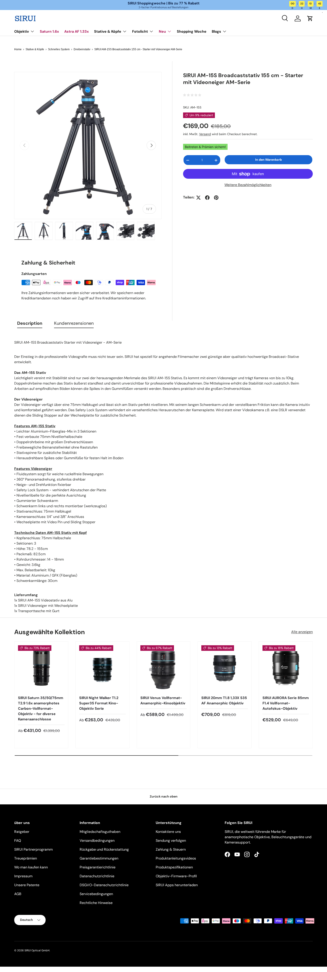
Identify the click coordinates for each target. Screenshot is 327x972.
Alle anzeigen (302, 631)
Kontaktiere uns (168, 831)
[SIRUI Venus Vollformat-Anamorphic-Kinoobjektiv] (163, 668)
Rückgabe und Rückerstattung (104, 849)
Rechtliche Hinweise (96, 902)
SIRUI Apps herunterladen (177, 885)
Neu (162, 31)
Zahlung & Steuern (171, 849)
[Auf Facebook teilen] (207, 197)
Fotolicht (140, 31)
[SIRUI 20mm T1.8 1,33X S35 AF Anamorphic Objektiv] (224, 668)
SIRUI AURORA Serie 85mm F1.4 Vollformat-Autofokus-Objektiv (285, 703)
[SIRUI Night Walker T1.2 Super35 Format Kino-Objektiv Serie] (102, 668)
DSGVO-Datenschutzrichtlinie (104, 885)
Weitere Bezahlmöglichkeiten (247, 185)
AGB (17, 894)
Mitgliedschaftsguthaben (100, 831)
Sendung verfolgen (171, 840)
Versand (205, 134)
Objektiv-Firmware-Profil (176, 876)
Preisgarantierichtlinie (97, 867)
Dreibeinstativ (82, 49)
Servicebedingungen (96, 894)
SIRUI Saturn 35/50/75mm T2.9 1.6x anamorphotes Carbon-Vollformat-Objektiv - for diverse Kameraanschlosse (40, 708)
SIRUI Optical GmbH (36, 950)
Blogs (216, 31)
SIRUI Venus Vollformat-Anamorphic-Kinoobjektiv (162, 700)
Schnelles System (59, 49)
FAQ (17, 840)
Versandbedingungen (97, 840)
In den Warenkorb (268, 160)
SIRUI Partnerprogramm (33, 849)
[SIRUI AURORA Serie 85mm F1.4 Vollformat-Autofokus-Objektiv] (285, 668)
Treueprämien (25, 858)
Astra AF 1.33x (76, 31)
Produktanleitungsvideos (176, 858)
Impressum (23, 876)
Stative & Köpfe (107, 31)
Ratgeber (21, 831)
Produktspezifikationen (174, 867)
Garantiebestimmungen (99, 858)
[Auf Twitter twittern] (198, 197)
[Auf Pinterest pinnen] (216, 197)
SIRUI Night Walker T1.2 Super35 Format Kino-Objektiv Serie (98, 703)
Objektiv (21, 31)
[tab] (29, 324)
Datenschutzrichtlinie (97, 876)
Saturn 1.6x (49, 31)
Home (18, 49)
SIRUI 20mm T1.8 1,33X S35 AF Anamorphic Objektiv (224, 700)
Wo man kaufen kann (31, 867)
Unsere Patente (26, 885)
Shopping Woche (191, 31)
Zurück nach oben (164, 796)
